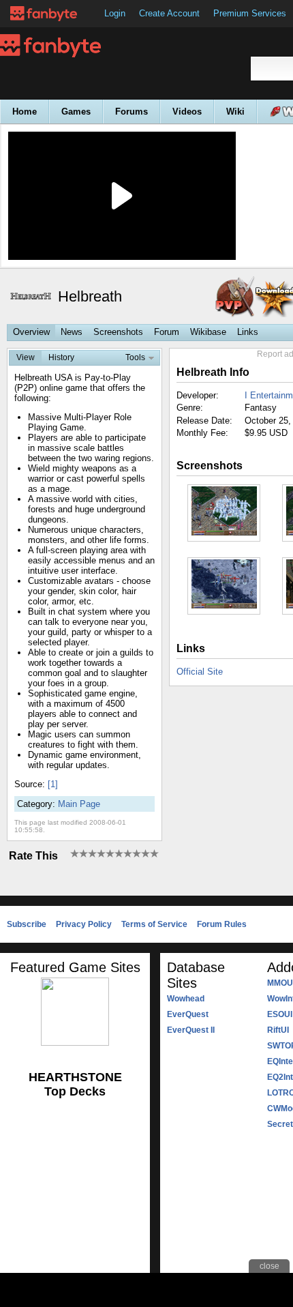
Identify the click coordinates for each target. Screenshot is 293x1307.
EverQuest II (191, 1030)
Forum (166, 332)
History (61, 357)
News (71, 332)
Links (247, 332)
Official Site (199, 671)
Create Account (169, 13)
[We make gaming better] (43, 13)
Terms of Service (154, 924)
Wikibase (208, 332)
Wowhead (185, 998)
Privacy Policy (84, 924)
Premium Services (249, 13)
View (25, 357)
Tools (135, 357)
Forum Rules (222, 924)
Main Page (79, 804)
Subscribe (26, 924)
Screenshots (118, 332)
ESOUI (279, 1014)
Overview (31, 332)
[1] (53, 784)
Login (114, 13)
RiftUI (278, 1030)
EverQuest (188, 1014)
